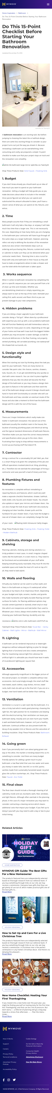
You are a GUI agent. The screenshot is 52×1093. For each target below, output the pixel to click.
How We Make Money (34, 1062)
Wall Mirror (41, 630)
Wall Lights (15, 630)
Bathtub (31, 630)
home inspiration (8, 13)
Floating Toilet (43, 529)
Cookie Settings (31, 1039)
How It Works (8, 1039)
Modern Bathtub (10, 532)
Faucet (10, 777)
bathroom (22, 13)
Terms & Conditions (10, 1057)
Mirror (24, 630)
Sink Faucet (29, 171)
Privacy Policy (8, 1054)
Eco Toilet (18, 777)
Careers (5, 1049)
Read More (7, 892)
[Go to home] (9, 4)
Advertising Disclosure (34, 1057)
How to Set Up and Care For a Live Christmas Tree (24, 935)
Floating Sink (41, 171)
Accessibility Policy (10, 1069)
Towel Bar (37, 627)
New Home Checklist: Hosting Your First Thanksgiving (24, 997)
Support (6, 1044)
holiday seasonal (12, 927)
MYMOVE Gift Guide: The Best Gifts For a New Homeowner (24, 872)
